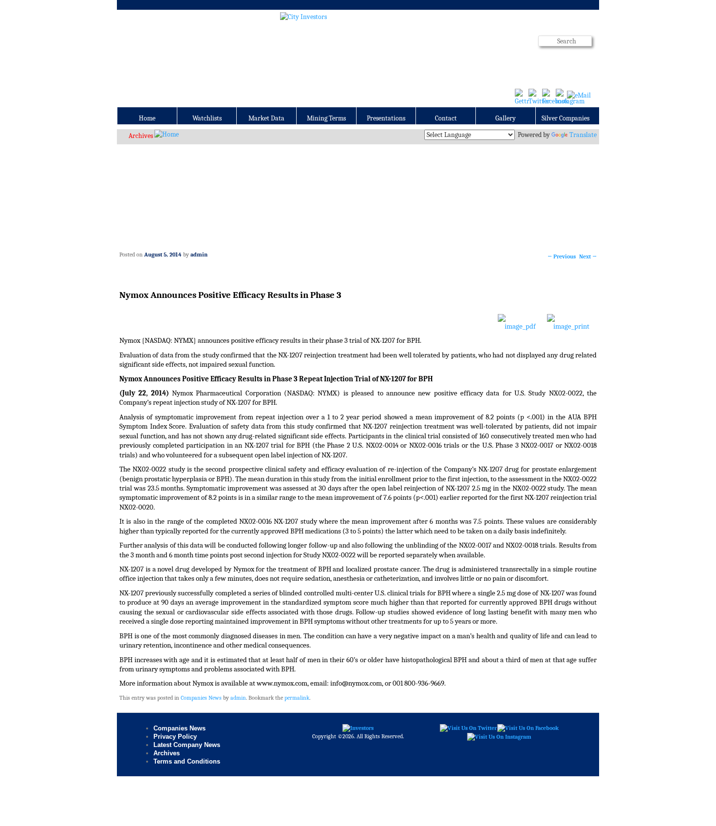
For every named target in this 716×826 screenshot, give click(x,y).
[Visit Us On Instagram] (499, 736)
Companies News (201, 697)
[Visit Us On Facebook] (528, 728)
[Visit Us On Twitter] (468, 728)
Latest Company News (186, 744)
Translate (583, 135)
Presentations (386, 118)
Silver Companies (565, 118)
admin (198, 254)
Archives (141, 136)
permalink (296, 697)
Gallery (505, 118)
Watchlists (207, 118)
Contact (446, 118)
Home (147, 118)
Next (588, 256)
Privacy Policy (175, 736)
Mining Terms (326, 118)
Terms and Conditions (186, 761)
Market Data (266, 118)
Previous (561, 256)
